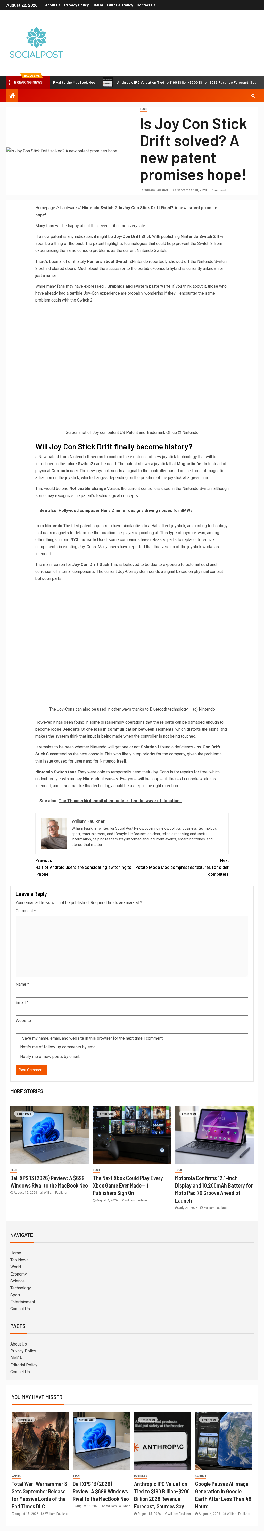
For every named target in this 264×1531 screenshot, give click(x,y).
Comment (26, 910)
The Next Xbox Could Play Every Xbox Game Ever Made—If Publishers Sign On (128, 1185)
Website (23, 1020)
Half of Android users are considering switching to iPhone (83, 867)
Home (15, 1253)
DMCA (97, 5)
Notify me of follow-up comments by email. (59, 1047)
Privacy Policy (76, 5)
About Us (53, 5)
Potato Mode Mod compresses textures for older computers (182, 867)
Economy (18, 1274)
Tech (143, 109)
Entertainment (22, 1301)
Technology (20, 1288)
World (15, 1266)
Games (16, 1475)
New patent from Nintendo (62, 456)
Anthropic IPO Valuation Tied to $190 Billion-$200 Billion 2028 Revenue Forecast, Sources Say (162, 82)
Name (22, 984)
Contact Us (146, 5)
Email (22, 1002)
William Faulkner (156, 190)
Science (17, 1281)
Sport (15, 1295)
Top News (19, 1260)
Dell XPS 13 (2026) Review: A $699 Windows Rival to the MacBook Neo (101, 1491)
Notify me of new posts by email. (50, 1056)
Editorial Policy (120, 5)
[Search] (253, 96)
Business (140, 1475)
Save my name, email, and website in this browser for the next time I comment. (92, 1038)
